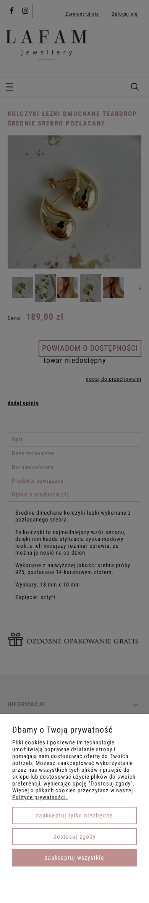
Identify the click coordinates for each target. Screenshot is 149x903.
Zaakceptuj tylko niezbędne (74, 815)
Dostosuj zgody (74, 836)
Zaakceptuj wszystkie (74, 857)
